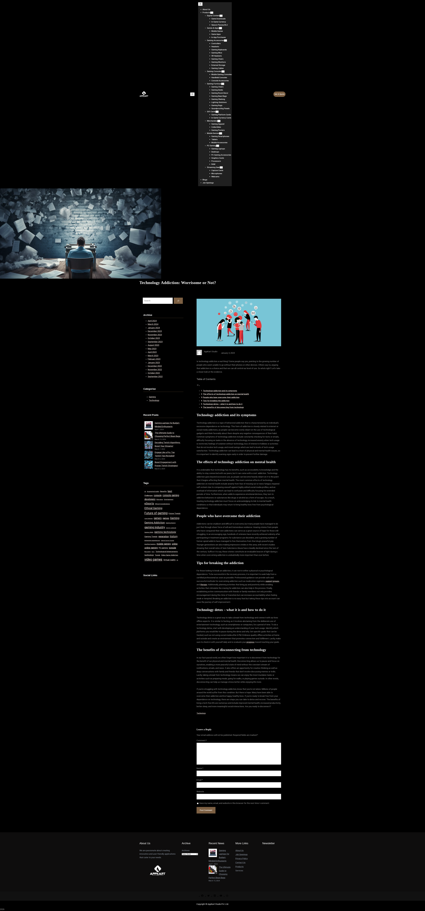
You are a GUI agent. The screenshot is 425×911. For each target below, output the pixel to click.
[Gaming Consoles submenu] (223, 71)
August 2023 (153, 345)
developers (149, 499)
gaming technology (165, 531)
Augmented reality (153, 491)
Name (200, 768)
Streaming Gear (213, 167)
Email (200, 780)
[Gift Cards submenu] (217, 112)
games (166, 518)
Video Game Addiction (169, 555)
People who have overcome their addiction (221, 397)
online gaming (151, 547)
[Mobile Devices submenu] (220, 133)
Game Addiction (148, 518)
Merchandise (212, 121)
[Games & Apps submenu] (220, 28)
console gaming (171, 495)
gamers (158, 518)
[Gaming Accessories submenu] (225, 40)
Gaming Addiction (154, 522)
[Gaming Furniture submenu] (222, 84)
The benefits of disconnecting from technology (223, 407)
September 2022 (155, 376)
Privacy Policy (241, 858)
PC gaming (163, 548)
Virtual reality (169, 560)
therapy (203, 584)
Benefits (163, 491)
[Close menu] (200, 4)
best (170, 491)
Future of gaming (156, 513)
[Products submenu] (211, 12)
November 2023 (155, 335)
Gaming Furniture (214, 84)
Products (206, 12)
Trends (157, 555)
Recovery (147, 551)
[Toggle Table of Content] (198, 385)
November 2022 (155, 369)
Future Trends (174, 513)
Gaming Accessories (215, 40)
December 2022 (155, 366)
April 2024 (152, 321)
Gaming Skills (148, 532)
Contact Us (240, 862)
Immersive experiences (152, 540)
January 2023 (154, 362)
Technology (154, 400)
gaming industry (154, 527)
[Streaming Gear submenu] (221, 167)
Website (200, 791)
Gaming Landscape (171, 528)
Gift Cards (211, 112)
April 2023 (152, 352)
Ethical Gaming (153, 508)
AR (145, 491)
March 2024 (153, 324)
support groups (272, 581)
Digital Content (213, 16)
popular (172, 547)
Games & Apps (213, 28)
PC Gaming (211, 146)
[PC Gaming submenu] (217, 146)
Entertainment (168, 499)
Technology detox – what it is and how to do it (222, 404)
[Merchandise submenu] (218, 121)
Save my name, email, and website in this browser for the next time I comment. (234, 803)
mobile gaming (164, 544)
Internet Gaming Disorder (167, 540)
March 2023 (153, 355)
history (174, 536)
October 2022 (154, 373)
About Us (239, 850)
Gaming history (171, 523)
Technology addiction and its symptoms (220, 391)
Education (159, 499)
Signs (153, 551)
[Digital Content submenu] (221, 16)
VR (177, 560)
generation (163, 536)
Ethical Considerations (162, 504)
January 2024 (154, 328)
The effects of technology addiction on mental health (226, 394)
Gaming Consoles (214, 71)
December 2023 (155, 331)
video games (153, 559)
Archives (186, 850)
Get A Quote (279, 94)
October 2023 (154, 338)
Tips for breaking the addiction (216, 401)
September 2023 (155, 342)
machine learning (150, 544)
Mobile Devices (213, 133)
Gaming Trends (150, 536)
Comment (202, 740)
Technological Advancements (167, 552)
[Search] (178, 301)
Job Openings (241, 854)
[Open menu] (192, 94)
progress (250, 642)
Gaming (152, 397)
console (158, 495)
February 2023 (154, 359)
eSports (149, 503)
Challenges (148, 496)
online (175, 544)
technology (149, 555)
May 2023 (152, 348)
